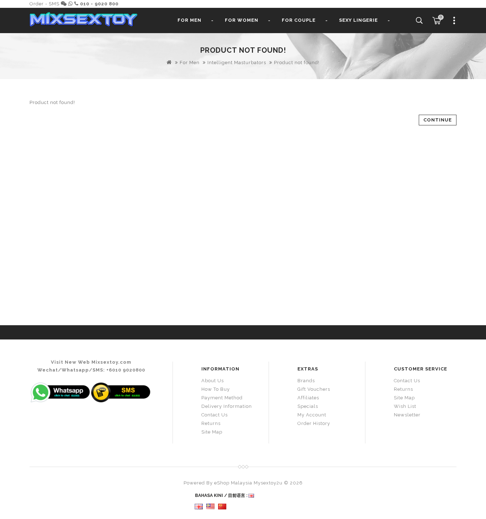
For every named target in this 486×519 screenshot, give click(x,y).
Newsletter (407, 414)
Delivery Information (226, 406)
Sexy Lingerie (358, 20)
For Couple (299, 20)
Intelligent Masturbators (236, 62)
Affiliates (308, 397)
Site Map (211, 432)
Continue (437, 120)
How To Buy (215, 389)
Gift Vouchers (313, 389)
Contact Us (214, 414)
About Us (212, 380)
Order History (313, 423)
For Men (189, 20)
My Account (311, 414)
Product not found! (296, 62)
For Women (241, 20)
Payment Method (222, 397)
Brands (306, 380)
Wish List (405, 406)
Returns (211, 423)
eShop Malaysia (233, 483)
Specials (307, 406)
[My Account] (454, 23)
